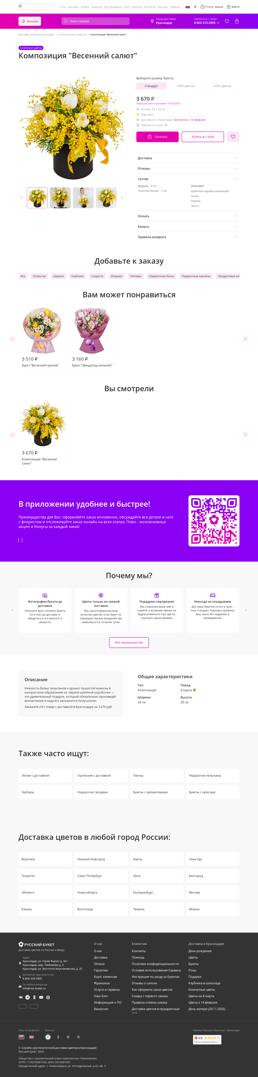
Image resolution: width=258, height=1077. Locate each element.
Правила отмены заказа (149, 1002)
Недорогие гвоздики (92, 792)
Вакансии (101, 1009)
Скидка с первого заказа (150, 996)
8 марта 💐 (188, 690)
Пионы (138, 775)
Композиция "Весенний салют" (39, 457)
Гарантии (96, 7)
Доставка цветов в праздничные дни (156, 1011)
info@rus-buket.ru (34, 988)
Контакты (149, 7)
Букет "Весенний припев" (40, 361)
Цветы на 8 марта (201, 996)
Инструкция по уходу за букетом (155, 977)
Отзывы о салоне (144, 983)
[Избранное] (227, 21)
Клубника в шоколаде (204, 983)
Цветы (193, 957)
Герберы (28, 792)
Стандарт (151, 86)
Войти (235, 7)
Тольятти (28, 876)
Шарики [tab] (58, 276)
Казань (27, 909)
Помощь (162, 7)
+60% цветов (222, 86)
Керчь (137, 859)
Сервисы (175, 7)
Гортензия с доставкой (94, 775)
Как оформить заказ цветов (152, 989)
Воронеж (28, 859)
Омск (137, 876)
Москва (194, 892)
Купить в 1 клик (203, 137)
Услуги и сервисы (107, 989)
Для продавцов (113, 7)
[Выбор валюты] (195, 7)
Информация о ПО (107, 1002)
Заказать (161, 137)
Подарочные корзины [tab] (196, 276)
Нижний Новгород (91, 859)
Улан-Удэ (195, 859)
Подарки (194, 977)
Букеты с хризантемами (150, 792)
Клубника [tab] (77, 276)
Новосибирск (87, 892)
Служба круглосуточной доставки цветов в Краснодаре (59, 1048)
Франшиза (102, 983)
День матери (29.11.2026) (206, 1009)
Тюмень (139, 909)
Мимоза (143, 186)
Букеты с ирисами (202, 792)
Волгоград (85, 909)
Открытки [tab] (39, 276)
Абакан (194, 909)
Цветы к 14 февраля (202, 1002)
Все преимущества (129, 642)
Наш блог (101, 996)
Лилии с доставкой (35, 775)
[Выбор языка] (187, 7)
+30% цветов (185, 86)
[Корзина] (236, 21)
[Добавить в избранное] (233, 137)
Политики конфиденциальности (155, 964)
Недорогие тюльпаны (205, 775)
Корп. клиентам (133, 7)
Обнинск (28, 892)
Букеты (193, 964)
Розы (192, 970)
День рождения (200, 951)
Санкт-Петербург (89, 876)
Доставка (73, 7)
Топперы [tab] (135, 276)
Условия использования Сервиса (156, 970)
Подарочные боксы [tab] (161, 276)
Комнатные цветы (201, 989)
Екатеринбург (143, 892)
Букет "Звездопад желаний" (92, 361)
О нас (63, 7)
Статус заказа (214, 7)
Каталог (33, 21)
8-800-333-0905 (32, 978)
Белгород (196, 876)
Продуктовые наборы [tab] (232, 276)
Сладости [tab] (97, 276)
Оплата (85, 7)
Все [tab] (23, 276)
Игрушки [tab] (116, 276)
